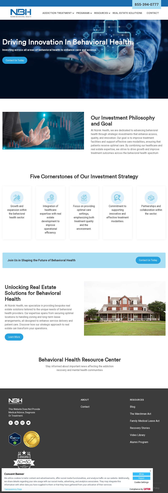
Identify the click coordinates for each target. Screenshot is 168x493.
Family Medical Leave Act (144, 420)
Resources (101, 13)
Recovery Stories (140, 428)
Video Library (137, 435)
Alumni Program (139, 442)
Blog (132, 406)
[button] (57, 13)
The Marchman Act (140, 413)
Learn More (14, 337)
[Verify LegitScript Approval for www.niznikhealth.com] (15, 439)
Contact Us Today (15, 60)
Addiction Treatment (57, 13)
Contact (85, 406)
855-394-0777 (147, 4)
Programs (83, 13)
